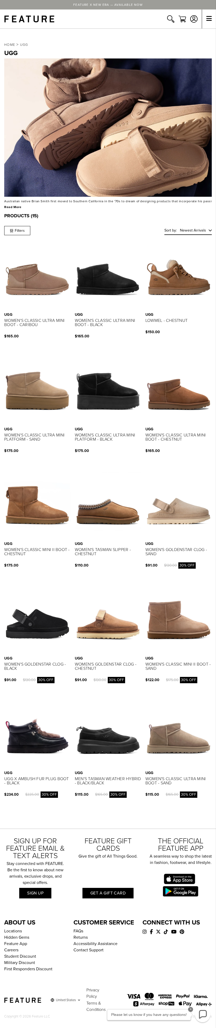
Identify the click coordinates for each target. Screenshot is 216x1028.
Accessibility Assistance (95, 943)
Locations (13, 931)
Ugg (24, 45)
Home (9, 45)
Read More (12, 207)
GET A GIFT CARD (108, 893)
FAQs (78, 931)
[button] (188, 231)
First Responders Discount (28, 969)
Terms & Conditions (96, 1006)
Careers (11, 950)
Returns (80, 937)
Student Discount (20, 956)
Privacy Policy (92, 993)
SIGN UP (35, 893)
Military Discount (19, 962)
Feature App (15, 943)
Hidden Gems (16, 937)
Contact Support (88, 950)
